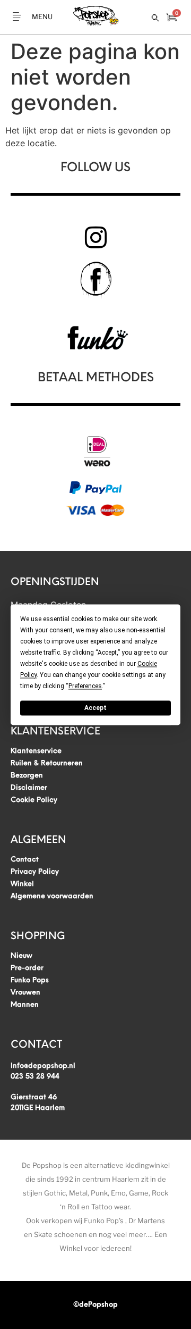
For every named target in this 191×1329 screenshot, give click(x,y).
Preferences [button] (85, 686)
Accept (95, 708)
